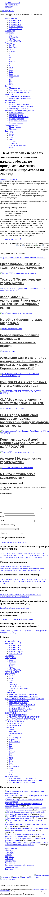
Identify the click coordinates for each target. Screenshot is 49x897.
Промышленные (13, 568)
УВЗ (11, 80)
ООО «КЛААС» (15, 29)
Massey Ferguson (15, 733)
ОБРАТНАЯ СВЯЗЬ (12, 3)
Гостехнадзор (10, 31)
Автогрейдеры (10, 100)
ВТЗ (10, 59)
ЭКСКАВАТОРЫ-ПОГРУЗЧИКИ (22, 783)
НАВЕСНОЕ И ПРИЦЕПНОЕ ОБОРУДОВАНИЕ (24, 699)
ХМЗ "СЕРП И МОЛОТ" (19, 688)
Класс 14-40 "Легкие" (7, 595)
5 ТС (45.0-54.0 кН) (9, 557)
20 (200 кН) (6, 581)
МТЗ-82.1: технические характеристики (25, 835)
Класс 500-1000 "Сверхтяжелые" (18, 597)
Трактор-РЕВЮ (8, 11)
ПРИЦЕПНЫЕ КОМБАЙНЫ (20, 709)
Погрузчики (9, 86)
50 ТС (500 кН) (36, 581)
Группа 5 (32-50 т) (9, 633)
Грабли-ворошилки (16, 113)
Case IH (12, 45)
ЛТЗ (10, 66)
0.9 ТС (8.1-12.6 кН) (33, 553)
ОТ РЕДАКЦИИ (11, 5)
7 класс (26, 608)
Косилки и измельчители (18, 117)
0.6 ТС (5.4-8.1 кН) (19, 553)
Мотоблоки (13, 129)
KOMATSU (13, 37)
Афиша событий (11, 18)
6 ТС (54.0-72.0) (21, 557)
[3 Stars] (32, 245)
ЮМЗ (11, 84)
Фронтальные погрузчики (19, 92)
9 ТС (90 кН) (13, 579)
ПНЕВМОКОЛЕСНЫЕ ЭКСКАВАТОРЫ (25, 780)
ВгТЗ (11, 57)
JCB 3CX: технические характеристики (25, 813)
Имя (1, 512)
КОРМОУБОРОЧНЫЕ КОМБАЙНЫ (23, 697)
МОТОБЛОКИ (15, 725)
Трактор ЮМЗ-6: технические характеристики (26, 844)
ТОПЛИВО (13, 684)
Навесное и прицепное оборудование (19, 111)
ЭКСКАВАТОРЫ (11, 776)
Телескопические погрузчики (20, 90)
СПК (11, 78)
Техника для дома (11, 125)
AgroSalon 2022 (15, 23)
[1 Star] (19, 245)
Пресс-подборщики (16, 119)
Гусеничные (4, 542)
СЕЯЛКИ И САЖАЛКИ (18, 711)
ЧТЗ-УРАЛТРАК (15, 41)
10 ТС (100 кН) (23, 579)
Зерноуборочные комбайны (19, 96)
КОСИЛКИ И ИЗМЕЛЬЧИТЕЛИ (22, 705)
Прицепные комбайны (18, 121)
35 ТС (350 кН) (26, 581)
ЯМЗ (11, 147)
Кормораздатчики (16, 115)
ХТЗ (11, 82)
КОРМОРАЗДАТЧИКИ (18, 703)
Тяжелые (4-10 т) (27, 619)
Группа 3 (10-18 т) (32, 631)
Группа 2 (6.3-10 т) (19, 631)
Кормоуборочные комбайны (20, 98)
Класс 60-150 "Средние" (23, 595)
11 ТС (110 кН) (33, 579)
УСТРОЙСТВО (15, 686)
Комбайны (9, 94)
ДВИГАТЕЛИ (10, 674)
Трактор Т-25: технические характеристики (25, 809)
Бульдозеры (9, 33)
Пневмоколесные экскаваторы (21, 106)
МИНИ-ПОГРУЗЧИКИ (18, 715)
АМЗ (11, 133)
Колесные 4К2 (13, 542)
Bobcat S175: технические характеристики (25, 817)
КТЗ (10, 63)
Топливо (12, 141)
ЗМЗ (11, 137)
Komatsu (12, 662)
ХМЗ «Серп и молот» (17, 145)
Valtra (11, 49)
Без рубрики (9, 656)
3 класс (7, 608)
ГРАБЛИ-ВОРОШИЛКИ (19, 701)
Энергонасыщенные (33, 570)
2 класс (2, 608)
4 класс (12, 608)
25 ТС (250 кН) (15, 581)
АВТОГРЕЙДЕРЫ (12, 641)
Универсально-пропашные (17, 570)
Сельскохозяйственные (26, 568)
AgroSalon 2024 (15, 25)
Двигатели (9, 131)
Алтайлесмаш (14, 742)
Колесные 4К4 (22, 542)
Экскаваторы (10, 102)
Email (2, 516)
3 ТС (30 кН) (4, 579)
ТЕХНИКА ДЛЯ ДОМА (14, 721)
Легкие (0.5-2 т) (5, 619)
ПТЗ (11, 74)
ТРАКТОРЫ (9, 727)
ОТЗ (11, 70)
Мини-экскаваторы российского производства (26, 829)
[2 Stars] (25, 245)
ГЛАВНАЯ (9, 7)
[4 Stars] (39, 245)
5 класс (17, 608)
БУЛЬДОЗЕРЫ (10, 658)
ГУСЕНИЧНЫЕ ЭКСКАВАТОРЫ (22, 778)
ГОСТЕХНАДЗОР (12, 672)
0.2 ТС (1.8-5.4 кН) (6, 553)
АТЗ (10, 53)
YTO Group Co (15, 737)
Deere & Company (16, 27)
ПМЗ (11, 72)
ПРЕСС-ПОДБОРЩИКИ (19, 707)
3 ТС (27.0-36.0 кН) (30, 555)
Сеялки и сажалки (16, 123)
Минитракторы (15, 127)
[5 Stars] (45, 245)
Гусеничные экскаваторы (19, 104)
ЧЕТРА (12, 39)
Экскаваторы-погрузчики (19, 108)
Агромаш (12, 51)
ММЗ (11, 139)
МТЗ (11, 68)
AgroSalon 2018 (15, 20)
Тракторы (8, 43)
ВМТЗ (11, 135)
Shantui (12, 664)
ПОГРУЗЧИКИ (11, 713)
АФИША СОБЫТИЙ (13, 239)
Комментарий (6, 493)
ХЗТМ (11, 666)
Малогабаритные (20, 566)
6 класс (22, 608)
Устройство (13, 143)
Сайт (2, 521)
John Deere (13, 47)
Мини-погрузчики (16, 88)
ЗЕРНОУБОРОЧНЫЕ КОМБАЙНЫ (23, 695)
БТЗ (10, 55)
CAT (11, 35)
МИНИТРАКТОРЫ (16, 723)
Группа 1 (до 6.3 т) (6, 631)
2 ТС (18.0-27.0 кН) (16, 555)
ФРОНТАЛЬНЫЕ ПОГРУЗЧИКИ (22, 719)
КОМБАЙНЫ (10, 692)
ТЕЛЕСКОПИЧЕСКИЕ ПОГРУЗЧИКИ (24, 717)
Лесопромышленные (7, 566)
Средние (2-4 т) (16, 619)
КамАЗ (12, 61)
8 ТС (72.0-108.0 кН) (34, 557)
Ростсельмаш (14, 76)
